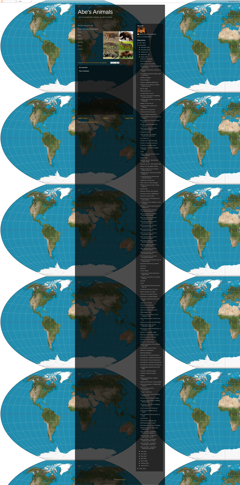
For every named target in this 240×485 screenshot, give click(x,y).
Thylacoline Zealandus (146, 59)
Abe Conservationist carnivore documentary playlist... (148, 129)
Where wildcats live (145, 91)
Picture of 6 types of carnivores (148, 143)
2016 (140, 45)
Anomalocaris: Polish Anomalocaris (150, 355)
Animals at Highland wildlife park (149, 82)
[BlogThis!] (113, 63)
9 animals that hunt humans (147, 112)
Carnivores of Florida (146, 302)
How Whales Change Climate (148, 348)
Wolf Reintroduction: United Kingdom (150, 425)
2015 (140, 468)
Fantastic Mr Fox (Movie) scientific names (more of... (149, 85)
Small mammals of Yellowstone (148, 408)
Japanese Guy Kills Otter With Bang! (150, 322)
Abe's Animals (95, 12)
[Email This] (111, 63)
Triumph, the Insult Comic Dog (148, 140)
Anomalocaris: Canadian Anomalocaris (150, 357)
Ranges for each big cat (146, 103)
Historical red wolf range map (148, 420)
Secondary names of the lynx (148, 337)
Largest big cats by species (147, 63)
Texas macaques (145, 80)
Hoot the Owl (143, 189)
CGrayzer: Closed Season (147, 342)
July (142, 451)
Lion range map (144, 138)
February (143, 463)
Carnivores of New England (147, 307)
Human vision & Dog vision (147, 109)
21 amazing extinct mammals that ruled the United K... (149, 177)
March (143, 461)
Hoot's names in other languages (149, 182)
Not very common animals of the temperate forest (149, 315)
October (143, 52)
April (142, 458)
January (143, 465)
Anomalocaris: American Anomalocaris (150, 364)
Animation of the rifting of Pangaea (149, 398)
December (144, 47)
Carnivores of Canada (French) (148, 294)
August (143, 57)
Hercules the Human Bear (147, 196)
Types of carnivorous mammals (148, 310)
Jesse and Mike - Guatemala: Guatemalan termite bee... (148, 443)
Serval (142, 283)
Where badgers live (145, 312)
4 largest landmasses (146, 392)
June (142, 454)
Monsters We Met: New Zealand (149, 191)
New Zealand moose (145, 61)
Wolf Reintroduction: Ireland (147, 423)
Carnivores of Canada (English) (148, 296)
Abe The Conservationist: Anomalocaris (147, 388)
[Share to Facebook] (117, 63)
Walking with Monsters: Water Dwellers (151, 382)
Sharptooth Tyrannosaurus (147, 180)
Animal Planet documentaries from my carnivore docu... (150, 260)
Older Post (129, 118)
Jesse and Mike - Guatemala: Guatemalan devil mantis (148, 440)
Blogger (123, 479)
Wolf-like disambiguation (147, 350)
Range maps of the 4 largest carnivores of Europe (148, 325)
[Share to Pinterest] (118, 63)
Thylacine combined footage (148, 371)
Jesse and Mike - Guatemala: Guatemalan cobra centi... (148, 135)
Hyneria (142, 375)
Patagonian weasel (145, 132)
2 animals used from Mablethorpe (149, 193)
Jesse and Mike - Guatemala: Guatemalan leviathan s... (148, 432)
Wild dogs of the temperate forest (149, 334)
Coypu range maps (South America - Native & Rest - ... (150, 154)
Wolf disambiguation (145, 353)
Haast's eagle (144, 158)
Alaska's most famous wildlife (148, 332)
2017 (140, 43)
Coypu (142, 151)
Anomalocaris (144, 418)
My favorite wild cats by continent (149, 263)
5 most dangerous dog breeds (148, 114)
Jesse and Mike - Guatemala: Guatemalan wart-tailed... (148, 447)
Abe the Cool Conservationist (147, 34)
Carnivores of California (146, 305)
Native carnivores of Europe (147, 292)
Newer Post (82, 118)
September (144, 54)
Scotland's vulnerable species (148, 145)
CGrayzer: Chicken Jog (146, 339)
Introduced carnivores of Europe (149, 289)
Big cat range (144, 88)
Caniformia (143, 266)
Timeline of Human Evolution (148, 373)
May (142, 456)
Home (106, 118)
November (144, 49)
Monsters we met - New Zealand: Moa (150, 164)
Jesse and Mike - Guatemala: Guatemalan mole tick (148, 436)
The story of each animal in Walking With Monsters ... (150, 395)
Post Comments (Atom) (91, 122)
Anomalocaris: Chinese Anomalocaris (150, 360)
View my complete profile (144, 36)
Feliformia (143, 268)
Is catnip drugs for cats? (147, 93)
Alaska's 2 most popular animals (149, 166)
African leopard (144, 270)
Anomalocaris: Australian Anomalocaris (151, 362)
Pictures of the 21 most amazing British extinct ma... (149, 169)
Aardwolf (142, 281)
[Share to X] (115, 63)
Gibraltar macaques (145, 77)
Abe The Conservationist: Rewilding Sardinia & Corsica (150, 96)
